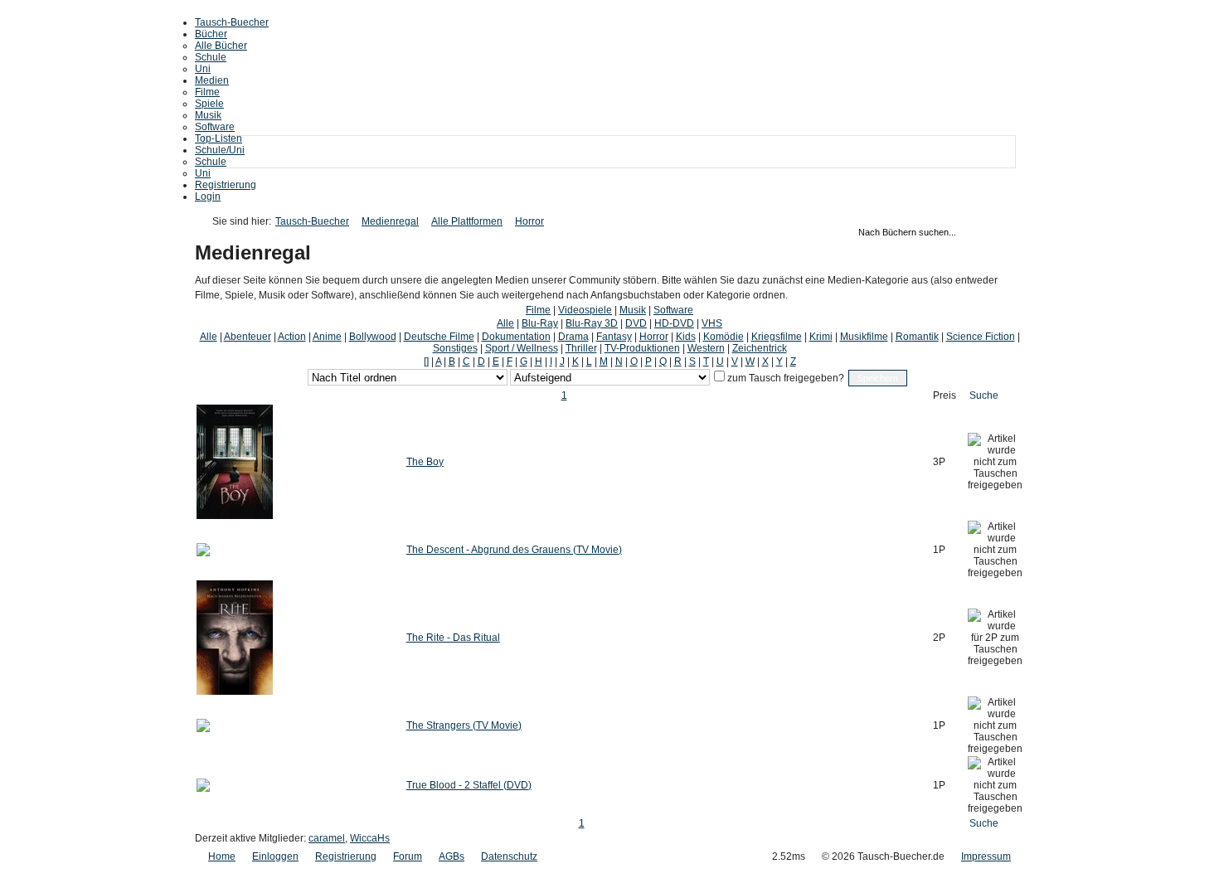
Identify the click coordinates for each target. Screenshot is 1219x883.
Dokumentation (516, 336)
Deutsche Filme (439, 336)
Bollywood (372, 336)
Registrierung (225, 185)
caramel (326, 838)
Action (292, 336)
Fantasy (614, 336)
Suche (983, 395)
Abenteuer (247, 336)
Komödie (723, 336)
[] (426, 361)
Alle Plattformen (467, 221)
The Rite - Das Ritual (453, 637)
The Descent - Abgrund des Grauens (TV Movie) (514, 550)
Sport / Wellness (521, 348)
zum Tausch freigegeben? (784, 378)
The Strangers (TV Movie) (464, 725)
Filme (207, 92)
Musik (208, 115)
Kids (686, 336)
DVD (636, 323)
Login (208, 196)
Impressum (986, 856)
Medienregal (390, 221)
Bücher (211, 34)
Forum (407, 856)
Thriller (581, 348)
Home (222, 856)
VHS (712, 323)
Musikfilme (864, 336)
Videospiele (585, 310)
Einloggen (275, 856)
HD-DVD (674, 323)
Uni (203, 69)
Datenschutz (509, 856)
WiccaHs (370, 838)
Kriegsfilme (776, 336)
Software (215, 127)
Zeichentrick (759, 348)
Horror (529, 221)
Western (706, 348)
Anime (327, 336)
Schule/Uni (220, 150)
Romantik (917, 336)
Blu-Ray (540, 323)
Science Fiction (980, 336)
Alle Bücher (221, 45)
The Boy (425, 462)
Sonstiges (455, 348)
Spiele (209, 103)
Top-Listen (218, 138)
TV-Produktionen (642, 348)
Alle (505, 323)
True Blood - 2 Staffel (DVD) (469, 785)
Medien (212, 80)
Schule (210, 57)
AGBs (451, 856)
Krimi (821, 336)
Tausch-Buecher (232, 22)
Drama (573, 336)
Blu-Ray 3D (592, 323)
